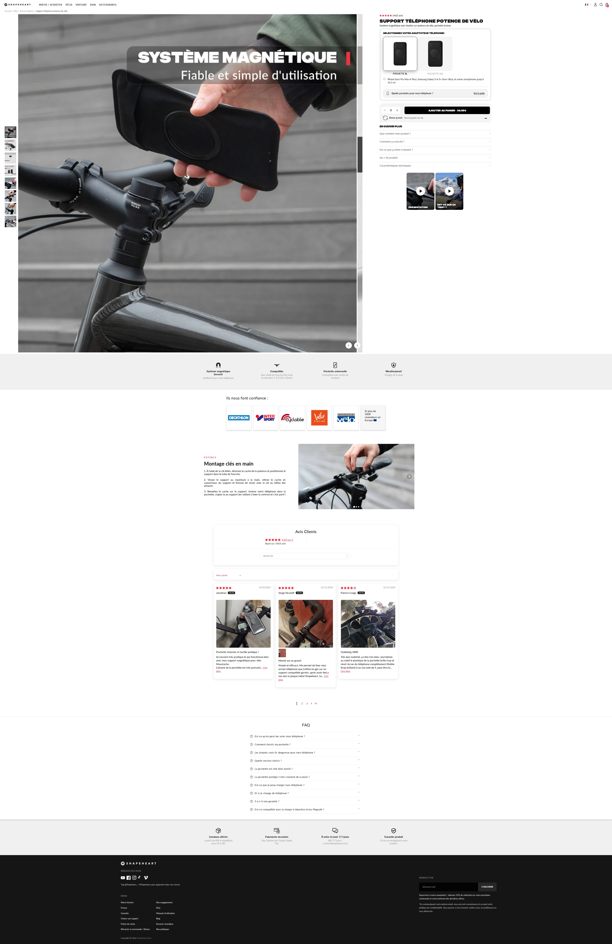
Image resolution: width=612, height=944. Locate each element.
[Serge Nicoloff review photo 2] (282, 652)
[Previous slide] (303, 476)
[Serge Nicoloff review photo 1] (305, 624)
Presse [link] (124, 908)
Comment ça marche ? (392, 141)
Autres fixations (27, 11)
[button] (50, 4)
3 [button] (307, 703)
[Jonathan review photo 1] (243, 624)
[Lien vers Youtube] (123, 879)
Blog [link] (158, 918)
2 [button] (302, 703)
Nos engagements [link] (164, 902)
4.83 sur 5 (287, 539)
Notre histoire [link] (127, 902)
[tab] (481, 118)
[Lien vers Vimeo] (146, 879)
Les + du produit (389, 157)
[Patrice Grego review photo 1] (368, 624)
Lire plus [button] (345, 671)
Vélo (15, 11)
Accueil (8, 11)
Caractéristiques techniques (395, 165)
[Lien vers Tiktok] (140, 879)
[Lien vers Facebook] (129, 879)
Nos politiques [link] (162, 929)
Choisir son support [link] (129, 918)
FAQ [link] (158, 908)
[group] (187, 183)
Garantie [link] (125, 913)
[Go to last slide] (349, 345)
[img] (223, 587)
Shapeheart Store (144, 938)
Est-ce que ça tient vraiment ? (396, 149)
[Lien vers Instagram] (134, 879)
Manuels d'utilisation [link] (165, 913)
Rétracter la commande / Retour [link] (135, 929)
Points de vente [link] (128, 924)
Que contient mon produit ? (395, 133)
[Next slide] (357, 345)
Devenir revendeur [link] (164, 924)
